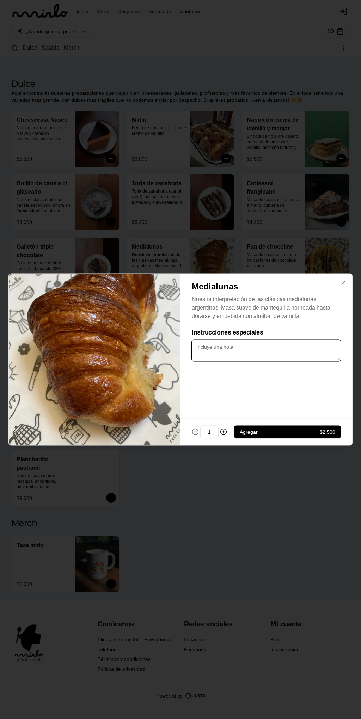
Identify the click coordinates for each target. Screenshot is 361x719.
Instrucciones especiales (227, 332)
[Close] (344, 282)
